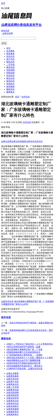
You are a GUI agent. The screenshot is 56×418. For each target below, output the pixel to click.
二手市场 (10, 65)
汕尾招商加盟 (12, 395)
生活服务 (10, 51)
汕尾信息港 (16, 141)
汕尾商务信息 (12, 384)
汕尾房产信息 (12, 382)
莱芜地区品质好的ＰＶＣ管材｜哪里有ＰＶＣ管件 (29, 358)
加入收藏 (5, 8)
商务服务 (10, 54)
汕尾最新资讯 (12, 412)
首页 (3, 3)
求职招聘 (10, 70)
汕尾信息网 (6, 141)
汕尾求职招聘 (12, 392)
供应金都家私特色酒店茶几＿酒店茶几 (24, 366)
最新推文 (10, 92)
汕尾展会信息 (12, 401)
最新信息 (6, 338)
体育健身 (10, 86)
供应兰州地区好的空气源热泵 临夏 (23, 347)
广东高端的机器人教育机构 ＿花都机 (24, 355)
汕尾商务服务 (12, 376)
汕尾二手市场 (12, 387)
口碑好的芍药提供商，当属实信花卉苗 (24, 368)
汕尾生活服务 (12, 373)
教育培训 (10, 67)
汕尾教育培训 (12, 390)
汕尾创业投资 (12, 398)
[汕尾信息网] (17, 19)
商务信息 (10, 62)
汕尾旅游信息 (12, 403)
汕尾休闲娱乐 (12, 406)
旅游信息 (10, 81)
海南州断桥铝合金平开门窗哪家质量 (23, 360)
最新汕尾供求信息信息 (32, 141)
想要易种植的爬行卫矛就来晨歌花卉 (23, 352)
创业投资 (10, 75)
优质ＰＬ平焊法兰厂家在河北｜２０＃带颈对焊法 (29, 344)
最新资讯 (10, 89)
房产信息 (10, 59)
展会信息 (10, 78)
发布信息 (5, 31)
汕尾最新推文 (12, 414)
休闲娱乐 (10, 84)
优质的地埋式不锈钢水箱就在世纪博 (23, 363)
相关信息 (6, 317)
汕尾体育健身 (12, 409)
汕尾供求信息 (7, 301)
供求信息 (10, 56)
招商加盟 (10, 73)
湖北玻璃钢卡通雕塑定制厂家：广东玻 (24, 349)
